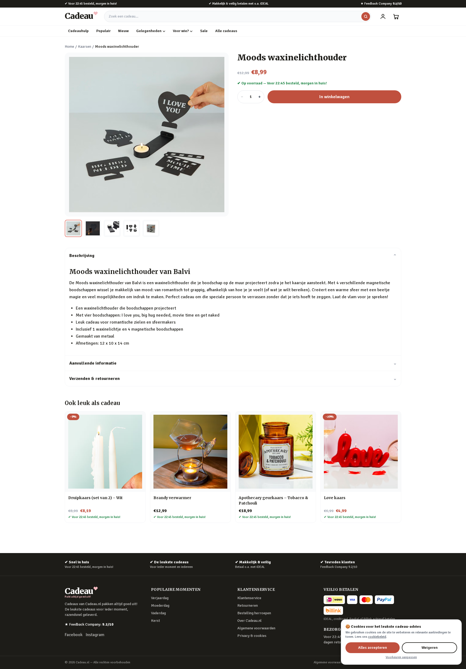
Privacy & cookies (251, 635)
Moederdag (160, 605)
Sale (204, 31)
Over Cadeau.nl (249, 620)
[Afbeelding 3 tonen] (112, 228)
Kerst (155, 620)
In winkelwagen (334, 97)
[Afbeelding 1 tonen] (73, 228)
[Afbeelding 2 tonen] (92, 228)
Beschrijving (233, 255)
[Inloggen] (383, 16)
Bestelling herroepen (254, 613)
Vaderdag (158, 613)
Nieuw (123, 31)
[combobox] (237, 16)
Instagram (95, 634)
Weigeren (430, 647)
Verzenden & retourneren (233, 378)
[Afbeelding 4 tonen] (131, 228)
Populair (103, 31)
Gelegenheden (149, 31)
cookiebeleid (377, 637)
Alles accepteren (372, 647)
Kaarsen (84, 46)
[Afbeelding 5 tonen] (151, 228)
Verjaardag (160, 598)
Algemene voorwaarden (256, 628)
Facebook (74, 634)
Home (69, 46)
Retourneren (247, 605)
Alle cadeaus (226, 31)
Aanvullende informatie (233, 363)
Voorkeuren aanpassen (401, 657)
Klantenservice (249, 598)
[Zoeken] (365, 16)
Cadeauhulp (78, 31)
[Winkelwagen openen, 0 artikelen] (395, 16)
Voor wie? (181, 31)
